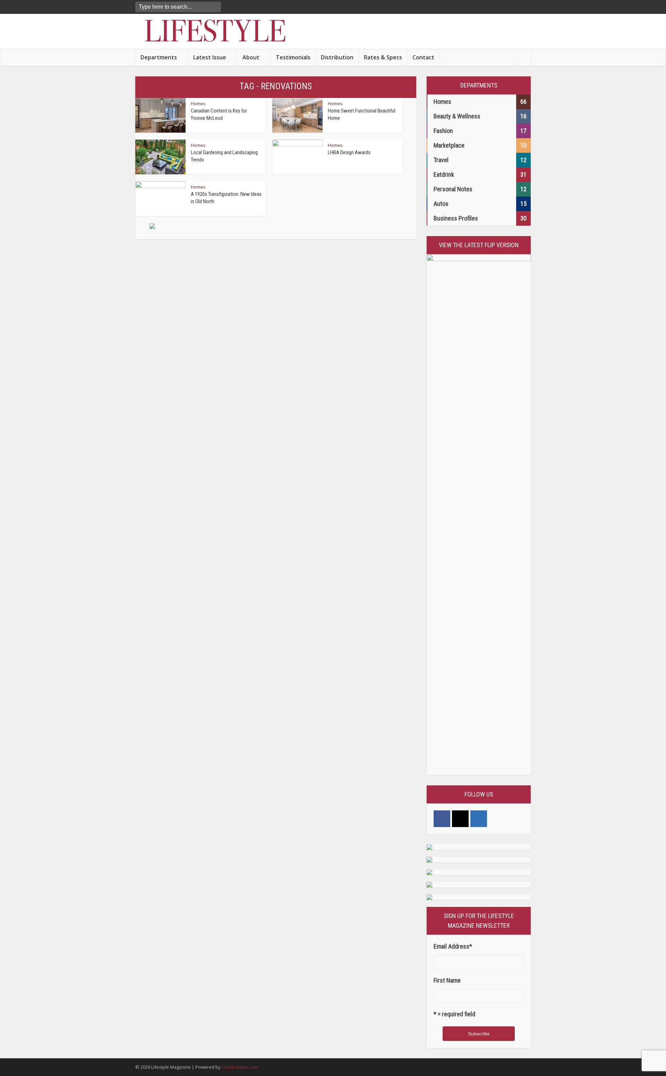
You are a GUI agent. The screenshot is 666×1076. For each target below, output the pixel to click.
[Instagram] (460, 818)
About (250, 57)
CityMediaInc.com (240, 1067)
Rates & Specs (383, 57)
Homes (198, 103)
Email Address (453, 946)
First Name (447, 980)
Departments (158, 57)
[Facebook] (442, 818)
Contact (423, 57)
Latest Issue (209, 57)
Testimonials (293, 57)
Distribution (337, 57)
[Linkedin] (478, 818)
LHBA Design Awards (349, 152)
